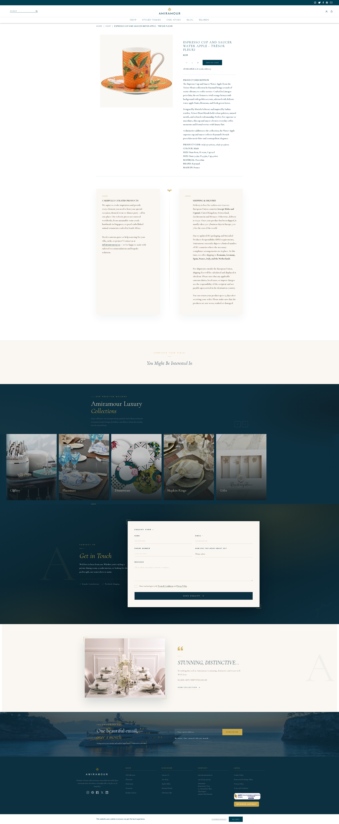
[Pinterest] (92, 792)
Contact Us (165, 775)
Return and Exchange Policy (243, 779)
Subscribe (232, 732)
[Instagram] (87, 792)
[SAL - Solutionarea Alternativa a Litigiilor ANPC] (247, 796)
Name (137, 536)
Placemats (129, 779)
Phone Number (142, 548)
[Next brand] (245, 424)
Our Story (174, 19)
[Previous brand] (237, 424)
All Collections (130, 775)
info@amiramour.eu (111, 244)
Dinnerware (129, 784)
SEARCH (13, 11)
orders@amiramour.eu (205, 775)
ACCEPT (236, 819)
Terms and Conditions (241, 788)
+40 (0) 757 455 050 (204, 779)
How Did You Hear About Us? (211, 548)
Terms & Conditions (165, 586)
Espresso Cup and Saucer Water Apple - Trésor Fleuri (207, 46)
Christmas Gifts (167, 793)
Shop (133, 19)
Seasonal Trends (167, 788)
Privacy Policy (182, 586)
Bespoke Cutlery (131, 793)
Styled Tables (151, 19)
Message (139, 562)
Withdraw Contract (246, 804)
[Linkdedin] (102, 792)
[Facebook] (97, 792)
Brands (204, 19)
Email (198, 536)
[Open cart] (331, 11)
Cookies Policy (239, 775)
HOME (99, 26)
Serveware (129, 788)
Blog (190, 19)
